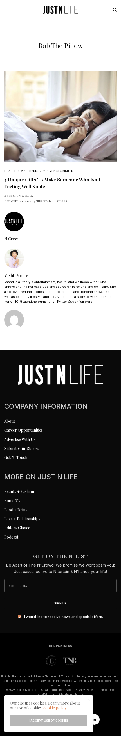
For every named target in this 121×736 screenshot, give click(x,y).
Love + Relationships (22, 518)
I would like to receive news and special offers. (63, 616)
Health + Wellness (20, 171)
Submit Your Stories (21, 448)
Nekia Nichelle (21, 195)
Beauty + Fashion (19, 491)
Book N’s (12, 500)
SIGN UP (60, 603)
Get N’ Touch (15, 457)
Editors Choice (17, 527)
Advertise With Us (19, 439)
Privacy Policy (84, 689)
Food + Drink (16, 509)
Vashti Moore (16, 276)
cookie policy (54, 707)
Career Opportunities (23, 430)
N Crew (11, 239)
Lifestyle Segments (56, 171)
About (9, 421)
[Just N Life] (60, 10)
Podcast (11, 537)
